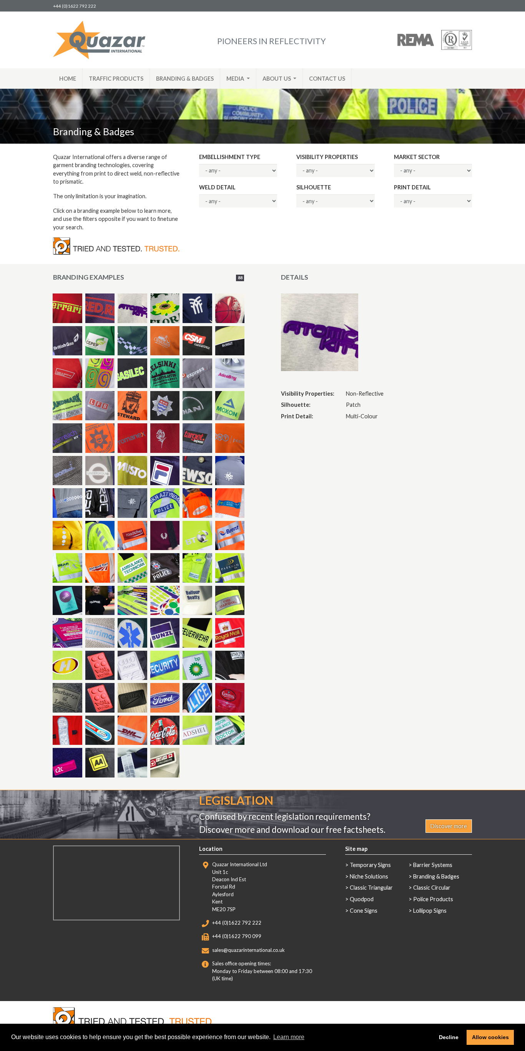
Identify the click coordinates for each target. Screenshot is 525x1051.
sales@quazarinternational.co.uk (248, 950)
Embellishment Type (229, 157)
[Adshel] (197, 730)
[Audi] (132, 665)
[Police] (197, 698)
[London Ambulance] (230, 730)
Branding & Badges (436, 876)
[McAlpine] (197, 503)
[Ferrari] (67, 308)
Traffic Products (116, 78)
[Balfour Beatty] (197, 600)
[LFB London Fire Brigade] (100, 406)
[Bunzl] (165, 633)
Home (67, 78)
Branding (185, 78)
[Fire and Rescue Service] (67, 373)
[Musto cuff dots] (67, 535)
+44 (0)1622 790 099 (236, 936)
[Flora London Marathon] (165, 308)
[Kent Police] (165, 568)
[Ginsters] (230, 698)
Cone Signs (363, 910)
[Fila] (165, 471)
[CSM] (197, 341)
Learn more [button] (288, 1037)
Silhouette (313, 187)
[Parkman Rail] (230, 568)
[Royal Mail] (230, 633)
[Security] (165, 665)
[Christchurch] (165, 341)
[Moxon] (230, 406)
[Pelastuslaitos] (100, 438)
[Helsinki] (165, 373)
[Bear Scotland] (67, 568)
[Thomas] (100, 600)
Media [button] (235, 78)
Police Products (433, 899)
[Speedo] (132, 698)
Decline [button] (449, 1037)
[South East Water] (230, 503)
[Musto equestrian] (132, 471)
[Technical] (67, 503)
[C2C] (197, 308)
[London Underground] (100, 471)
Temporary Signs (370, 865)
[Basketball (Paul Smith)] (230, 308)
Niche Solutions (369, 876)
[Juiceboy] (230, 373)
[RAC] (100, 503)
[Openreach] (67, 438)
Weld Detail (217, 187)
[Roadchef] (132, 535)
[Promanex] (132, 438)
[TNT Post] (230, 438)
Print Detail (412, 187)
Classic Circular (431, 887)
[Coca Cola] (165, 730)
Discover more (448, 826)
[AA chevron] (100, 535)
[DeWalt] (230, 341)
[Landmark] (67, 406)
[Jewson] (197, 471)
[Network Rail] (100, 568)
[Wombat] (67, 471)
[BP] (197, 665)
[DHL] (132, 730)
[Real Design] (100, 665)
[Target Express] (197, 373)
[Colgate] (100, 730)
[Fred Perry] (165, 535)
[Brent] (230, 535)
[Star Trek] (230, 665)
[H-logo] (67, 665)
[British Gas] (67, 341)
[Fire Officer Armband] (230, 600)
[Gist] (67, 600)
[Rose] (165, 438)
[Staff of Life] (132, 633)
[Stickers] (165, 600)
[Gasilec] (132, 373)
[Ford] (165, 698)
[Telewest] (230, 471)
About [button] (276, 78)
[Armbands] (132, 600)
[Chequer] (132, 341)
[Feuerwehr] (197, 633)
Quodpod (362, 899)
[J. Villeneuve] (165, 762)
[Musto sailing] (132, 762)
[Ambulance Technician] (132, 568)
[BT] (197, 535)
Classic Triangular (371, 887)
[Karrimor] (100, 633)
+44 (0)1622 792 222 (74, 5)
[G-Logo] (100, 373)
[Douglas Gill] (67, 730)
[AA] (100, 762)
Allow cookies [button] (490, 1037)
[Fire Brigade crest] (165, 406)
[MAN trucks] (197, 406)
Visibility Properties (327, 157)
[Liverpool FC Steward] (132, 406)
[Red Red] (100, 308)
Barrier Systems (432, 865)
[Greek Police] (165, 503)
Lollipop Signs (430, 910)
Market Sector (417, 157)
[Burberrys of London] (67, 698)
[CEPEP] (100, 341)
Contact (327, 78)
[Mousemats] (67, 633)
